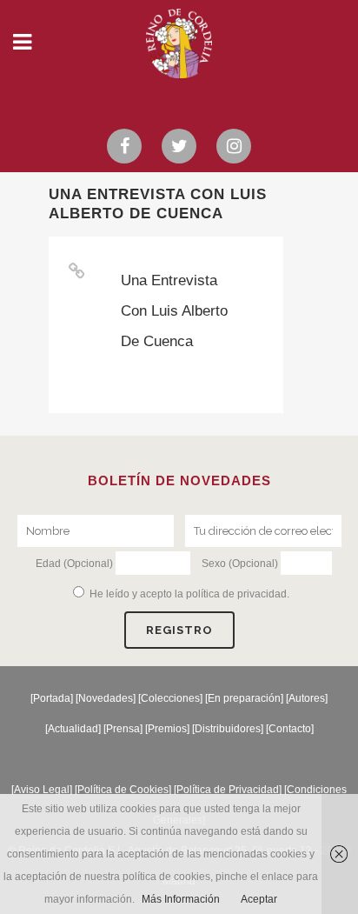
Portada (51, 698)
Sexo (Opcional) (240, 563)
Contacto (289, 729)
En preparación (244, 698)
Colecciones (170, 698)
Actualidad (73, 729)
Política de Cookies (123, 790)
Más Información (181, 899)
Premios (167, 729)
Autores (306, 698)
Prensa (123, 729)
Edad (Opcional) (74, 563)
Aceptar (259, 899)
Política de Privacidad (227, 790)
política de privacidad (236, 594)
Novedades (105, 698)
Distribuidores (228, 729)
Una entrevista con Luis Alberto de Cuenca (174, 311)
